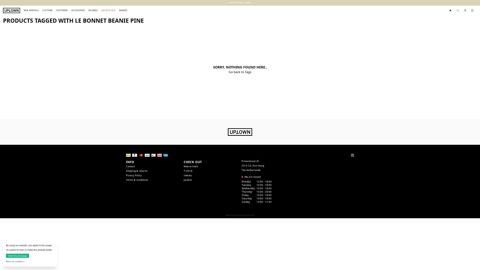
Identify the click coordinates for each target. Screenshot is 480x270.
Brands (123, 10)
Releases (93, 10)
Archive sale (108, 10)
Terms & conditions (137, 180)
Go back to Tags (240, 72)
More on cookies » (15, 261)
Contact (130, 166)
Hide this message (17, 256)
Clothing (47, 10)
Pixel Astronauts (248, 215)
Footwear (62, 10)
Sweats (188, 175)
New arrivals (31, 10)
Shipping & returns (137, 170)
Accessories (78, 10)
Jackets (188, 180)
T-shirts (188, 170)
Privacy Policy (134, 175)
